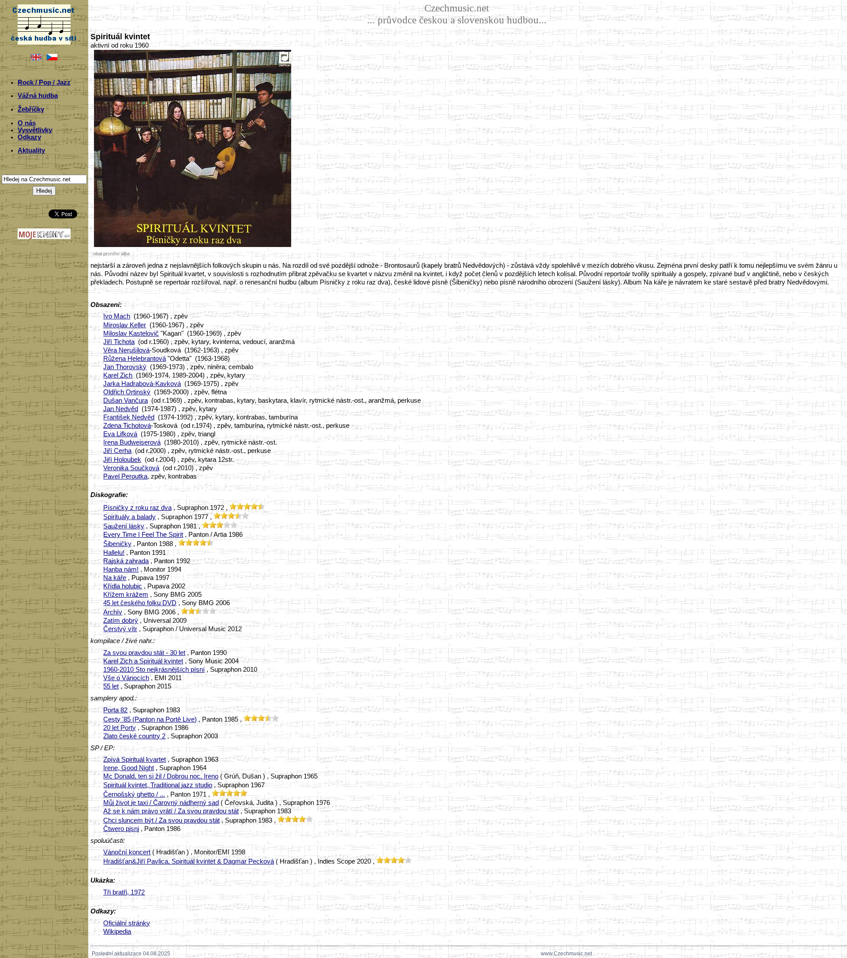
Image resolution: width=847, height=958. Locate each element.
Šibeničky (117, 543)
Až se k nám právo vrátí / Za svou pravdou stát (171, 811)
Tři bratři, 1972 (124, 892)
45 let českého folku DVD (139, 602)
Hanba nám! (121, 569)
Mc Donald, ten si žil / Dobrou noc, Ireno (160, 776)
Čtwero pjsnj (121, 828)
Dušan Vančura (125, 400)
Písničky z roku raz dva (137, 507)
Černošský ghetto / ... (134, 794)
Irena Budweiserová (132, 442)
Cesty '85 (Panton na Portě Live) (150, 719)
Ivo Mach (116, 316)
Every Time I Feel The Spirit (143, 534)
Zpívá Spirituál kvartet (134, 759)
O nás (27, 123)
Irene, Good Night (128, 767)
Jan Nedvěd (120, 408)
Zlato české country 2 (134, 736)
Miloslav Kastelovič (131, 333)
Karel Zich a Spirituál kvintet (143, 661)
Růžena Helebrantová (134, 358)
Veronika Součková (131, 468)
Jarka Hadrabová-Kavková (142, 383)
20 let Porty (119, 727)
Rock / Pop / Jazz (44, 82)
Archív (112, 612)
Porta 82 (115, 710)
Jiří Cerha (117, 450)
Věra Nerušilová (126, 350)
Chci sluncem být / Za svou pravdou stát (161, 820)
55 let (111, 686)
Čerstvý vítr (120, 628)
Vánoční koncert (126, 852)
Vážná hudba (38, 95)
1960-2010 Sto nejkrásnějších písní (154, 669)
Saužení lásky (123, 526)
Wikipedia (117, 931)
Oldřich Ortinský (126, 392)
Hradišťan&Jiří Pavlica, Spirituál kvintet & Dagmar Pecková (188, 861)
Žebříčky (31, 109)
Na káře (114, 577)
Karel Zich (117, 375)
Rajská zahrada (126, 561)
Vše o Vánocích (126, 677)
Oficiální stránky (126, 923)
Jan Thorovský (124, 366)
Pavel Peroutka (125, 476)
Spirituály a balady (129, 516)
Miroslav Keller (124, 325)
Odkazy (29, 137)
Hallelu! (113, 552)
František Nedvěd (128, 417)
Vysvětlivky (35, 130)
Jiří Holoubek (122, 459)
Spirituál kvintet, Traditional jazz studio (157, 785)
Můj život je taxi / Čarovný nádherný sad (161, 802)
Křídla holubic (122, 586)
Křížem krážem (125, 594)
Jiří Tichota (119, 341)
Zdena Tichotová (127, 425)
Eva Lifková (120, 434)
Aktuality (31, 150)
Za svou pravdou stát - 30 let (144, 652)
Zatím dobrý (120, 620)
